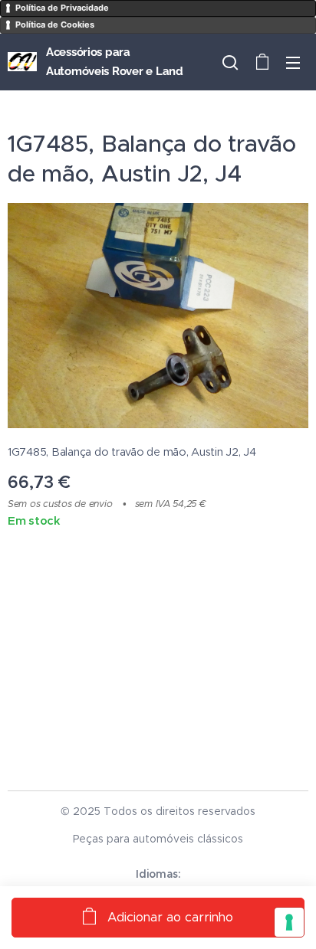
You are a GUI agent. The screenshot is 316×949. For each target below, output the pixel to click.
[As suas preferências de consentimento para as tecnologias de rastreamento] (289, 922)
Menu (293, 62)
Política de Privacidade (62, 7)
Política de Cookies (54, 24)
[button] (230, 62)
